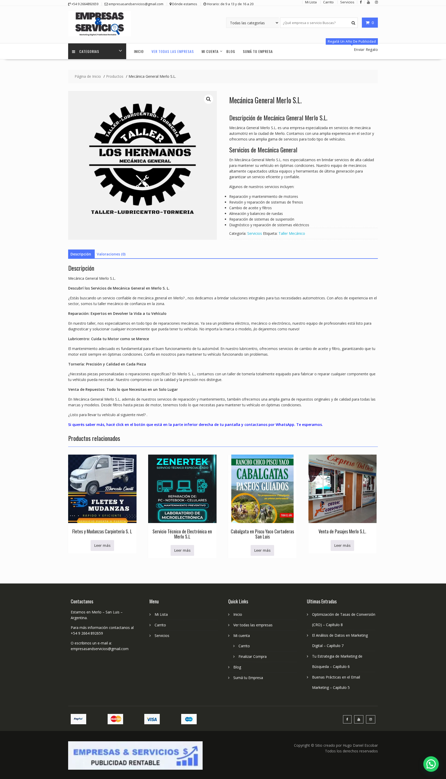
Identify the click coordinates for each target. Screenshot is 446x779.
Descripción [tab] (80, 254)
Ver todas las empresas (173, 51)
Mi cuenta (210, 51)
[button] (208, 99)
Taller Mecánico (291, 233)
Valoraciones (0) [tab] (111, 254)
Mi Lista (161, 614)
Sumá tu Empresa (258, 51)
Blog (230, 51)
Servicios (254, 233)
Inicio (139, 51)
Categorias (89, 51)
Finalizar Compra (252, 656)
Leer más (102, 545)
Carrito (160, 624)
